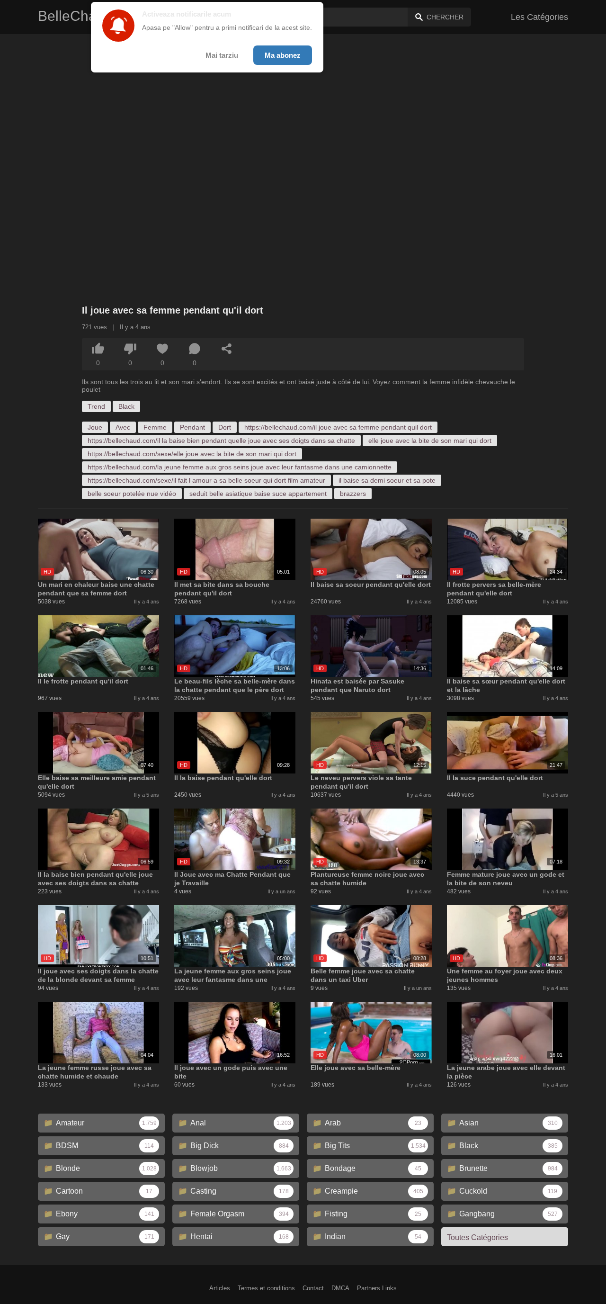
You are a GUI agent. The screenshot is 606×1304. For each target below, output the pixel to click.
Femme (155, 427)
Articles (219, 1288)
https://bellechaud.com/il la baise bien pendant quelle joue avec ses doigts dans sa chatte (221, 440)
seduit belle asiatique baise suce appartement (258, 493)
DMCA (340, 1288)
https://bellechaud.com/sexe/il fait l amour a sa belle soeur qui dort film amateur (206, 480)
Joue (95, 427)
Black (126, 406)
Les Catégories (539, 17)
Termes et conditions (266, 1288)
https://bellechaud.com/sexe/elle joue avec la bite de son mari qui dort (192, 454)
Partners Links (377, 1288)
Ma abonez (283, 55)
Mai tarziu (221, 55)
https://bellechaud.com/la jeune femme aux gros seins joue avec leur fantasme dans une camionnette (240, 467)
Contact (313, 1288)
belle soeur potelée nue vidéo (132, 493)
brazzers (353, 493)
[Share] (226, 348)
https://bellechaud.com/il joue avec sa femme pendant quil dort (338, 427)
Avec (123, 427)
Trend (96, 406)
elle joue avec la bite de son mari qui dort (429, 440)
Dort (224, 427)
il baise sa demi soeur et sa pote (387, 480)
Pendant (192, 427)
